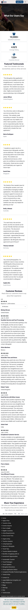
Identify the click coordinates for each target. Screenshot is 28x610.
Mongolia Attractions (8, 567)
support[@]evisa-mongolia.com (11, 580)
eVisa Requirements (8, 533)
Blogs (4, 585)
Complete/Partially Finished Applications (14, 572)
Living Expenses (7, 544)
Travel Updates (6, 564)
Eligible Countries (7, 530)
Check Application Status (9, 569)
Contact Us (5, 577)
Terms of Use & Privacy (14, 604)
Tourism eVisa (6, 523)
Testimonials (6, 592)
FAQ (3, 590)
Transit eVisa (6, 574)
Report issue (24, 513)
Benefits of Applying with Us (10, 554)
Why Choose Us (7, 582)
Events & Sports (7, 525)
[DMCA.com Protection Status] (14, 608)
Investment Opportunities (10, 556)
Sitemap (4, 587)
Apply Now (19, 2)
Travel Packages (7, 562)
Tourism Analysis (7, 541)
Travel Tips (5, 549)
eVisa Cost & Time (7, 535)
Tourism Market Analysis (9, 551)
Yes (15, 513)
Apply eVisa (5, 520)
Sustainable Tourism (8, 559)
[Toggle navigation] (25, 1)
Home (4, 518)
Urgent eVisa (6, 539)
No (19, 513)
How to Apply (6, 528)
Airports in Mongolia (8, 546)
